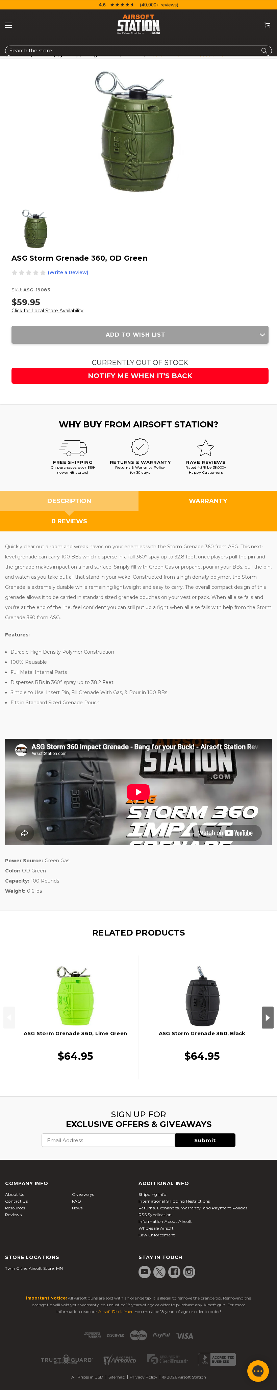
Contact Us (16, 1201)
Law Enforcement (156, 1234)
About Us (14, 1194)
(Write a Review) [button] (68, 272)
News (77, 1207)
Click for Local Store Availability (47, 311)
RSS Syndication (155, 1214)
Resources (15, 1207)
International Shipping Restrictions (174, 1201)
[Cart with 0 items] (265, 25)
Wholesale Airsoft (156, 1228)
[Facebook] (174, 1272)
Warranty (208, 501)
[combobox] (138, 51)
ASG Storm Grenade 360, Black (202, 1033)
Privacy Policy (143, 1377)
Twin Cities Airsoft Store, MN (34, 1268)
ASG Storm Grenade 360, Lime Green (75, 1033)
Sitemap (116, 1377)
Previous (9, 1017)
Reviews (13, 1214)
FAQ (76, 1201)
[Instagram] (189, 1272)
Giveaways (83, 1194)
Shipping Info (152, 1194)
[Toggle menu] (8, 25)
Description (69, 501)
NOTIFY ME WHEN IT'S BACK (140, 376)
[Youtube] (144, 1272)
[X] (159, 1272)
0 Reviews (69, 521)
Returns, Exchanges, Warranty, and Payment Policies (192, 1207)
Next (268, 1017)
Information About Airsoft (165, 1221)
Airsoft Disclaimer (115, 1311)
